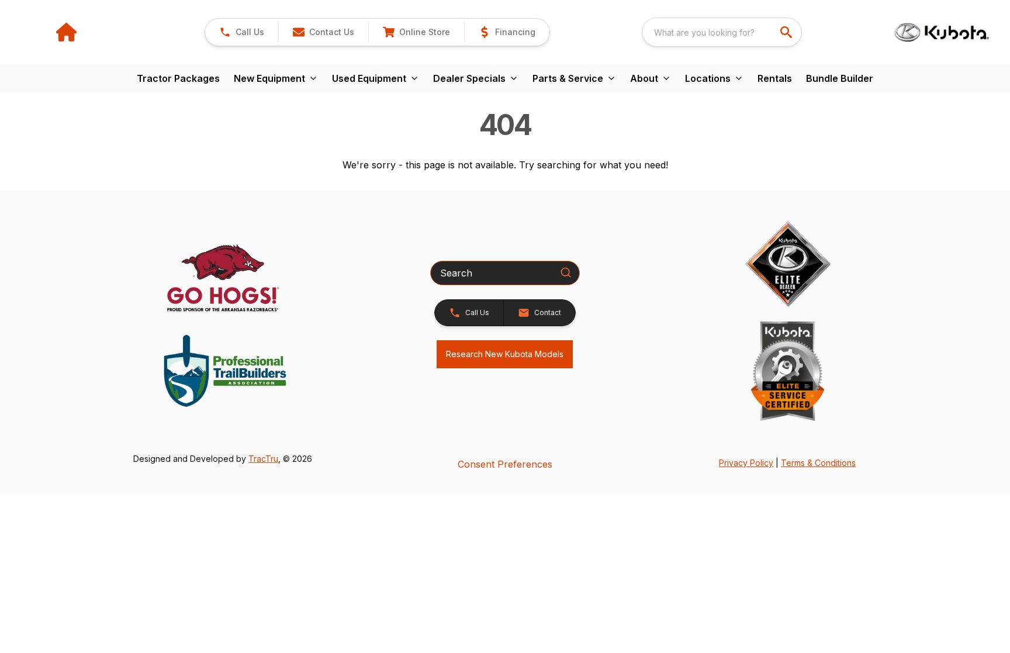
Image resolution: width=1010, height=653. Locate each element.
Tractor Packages (178, 78)
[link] (416, 32)
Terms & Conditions (818, 463)
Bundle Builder (839, 78)
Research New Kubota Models (504, 354)
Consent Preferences (505, 464)
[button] (241, 32)
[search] (787, 32)
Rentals (775, 78)
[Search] (565, 272)
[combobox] (721, 32)
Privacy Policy (746, 463)
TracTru (263, 459)
